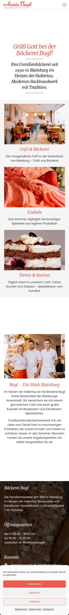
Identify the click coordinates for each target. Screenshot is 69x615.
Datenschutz (21, 609)
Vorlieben (34, 601)
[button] (64, 5)
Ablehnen (34, 592)
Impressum (48, 609)
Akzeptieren (34, 584)
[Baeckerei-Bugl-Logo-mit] (17, 5)
